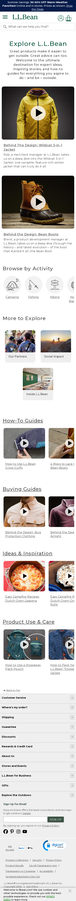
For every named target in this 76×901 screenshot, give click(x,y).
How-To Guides (23, 421)
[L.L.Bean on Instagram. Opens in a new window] (18, 831)
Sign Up (56, 819)
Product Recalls (14, 865)
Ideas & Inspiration (27, 553)
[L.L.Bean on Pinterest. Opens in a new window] (12, 831)
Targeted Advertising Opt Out (22, 876)
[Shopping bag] (69, 18)
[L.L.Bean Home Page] (30, 18)
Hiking (55, 297)
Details (27, 813)
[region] (38, 6)
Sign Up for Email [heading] (14, 804)
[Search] (5, 26)
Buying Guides (22, 489)
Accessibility (46, 871)
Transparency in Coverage (20, 871)
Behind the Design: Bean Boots (31, 234)
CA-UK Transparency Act (43, 865)
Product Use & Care (29, 622)
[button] (55, 845)
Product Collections (16, 860)
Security (37, 860)
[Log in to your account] (61, 18)
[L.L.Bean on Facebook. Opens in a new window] (5, 831)
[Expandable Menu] (5, 17)
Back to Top (13, 690)
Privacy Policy (50, 825)
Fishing (33, 297)
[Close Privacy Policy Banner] (69, 891)
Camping (12, 297)
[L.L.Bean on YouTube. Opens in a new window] (24, 831)
